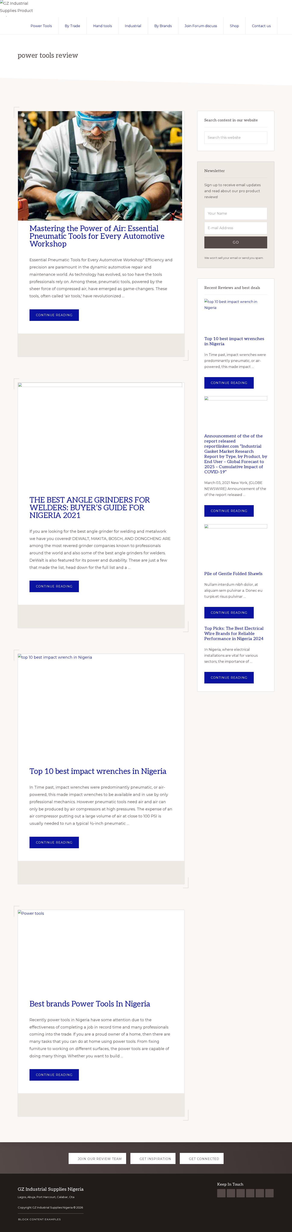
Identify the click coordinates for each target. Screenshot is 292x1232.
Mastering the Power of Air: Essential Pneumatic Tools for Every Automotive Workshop (96, 236)
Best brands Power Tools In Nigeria (89, 1004)
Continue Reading (57, 317)
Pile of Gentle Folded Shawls (233, 573)
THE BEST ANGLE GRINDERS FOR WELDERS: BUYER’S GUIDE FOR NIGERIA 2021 (89, 508)
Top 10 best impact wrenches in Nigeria (97, 771)
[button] (284, 25)
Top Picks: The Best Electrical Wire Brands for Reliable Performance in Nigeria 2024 (234, 633)
